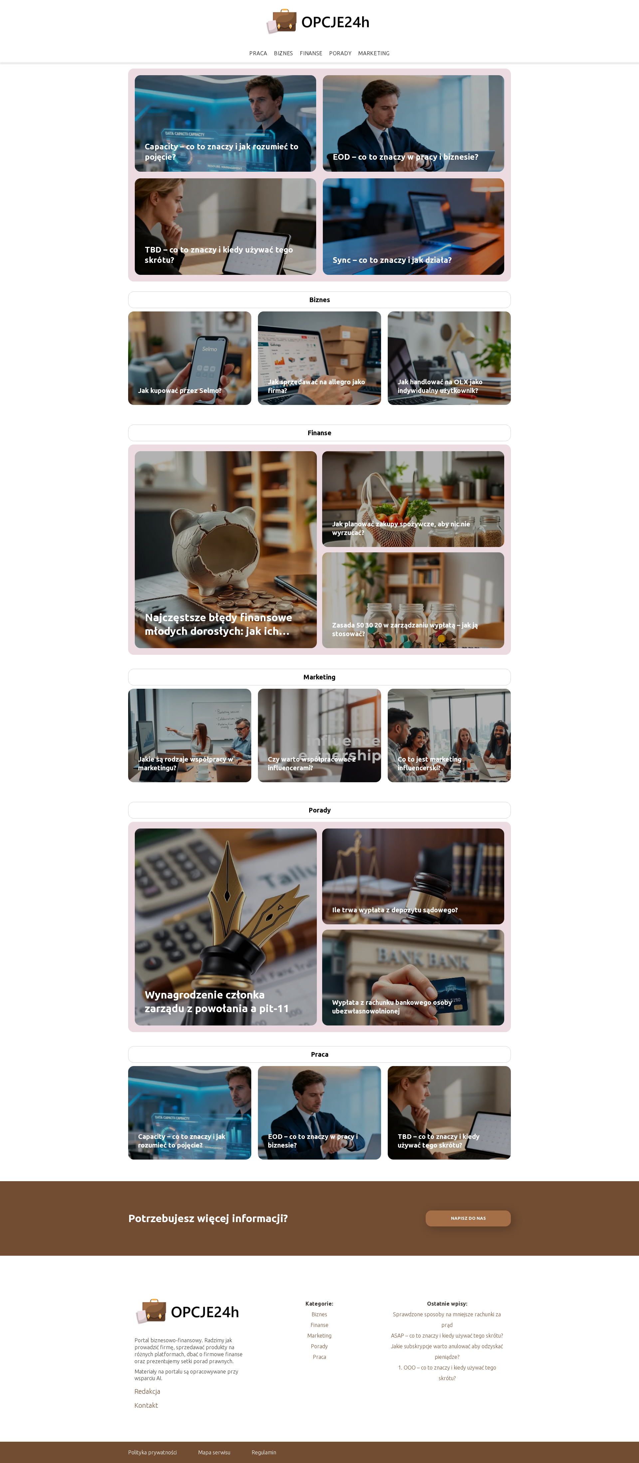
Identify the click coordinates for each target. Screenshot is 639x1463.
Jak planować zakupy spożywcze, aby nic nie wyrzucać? (401, 528)
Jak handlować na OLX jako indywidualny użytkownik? (440, 386)
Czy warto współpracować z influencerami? (312, 763)
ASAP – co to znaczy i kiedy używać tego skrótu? (447, 1336)
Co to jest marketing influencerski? (430, 763)
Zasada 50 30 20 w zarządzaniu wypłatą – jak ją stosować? (405, 629)
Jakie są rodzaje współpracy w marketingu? (185, 763)
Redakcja (147, 1391)
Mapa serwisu (214, 1452)
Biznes (283, 53)
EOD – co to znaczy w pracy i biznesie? (405, 156)
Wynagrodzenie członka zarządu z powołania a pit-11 (217, 1001)
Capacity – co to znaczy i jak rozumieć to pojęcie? (222, 151)
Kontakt (146, 1405)
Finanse (311, 53)
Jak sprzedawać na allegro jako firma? (316, 386)
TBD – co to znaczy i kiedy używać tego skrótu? (219, 254)
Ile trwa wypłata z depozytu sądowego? (395, 910)
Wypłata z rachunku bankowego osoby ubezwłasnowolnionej (392, 1007)
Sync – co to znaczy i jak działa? (392, 259)
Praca (258, 53)
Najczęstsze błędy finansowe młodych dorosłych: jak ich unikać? (218, 624)
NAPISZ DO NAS (468, 1218)
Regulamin (264, 1452)
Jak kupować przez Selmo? (180, 390)
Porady (340, 53)
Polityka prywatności (152, 1452)
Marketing (373, 53)
